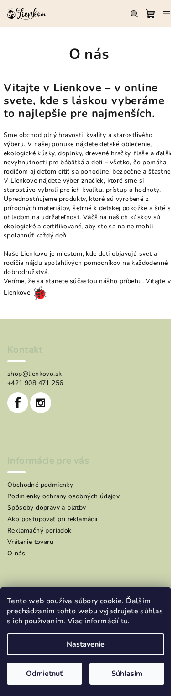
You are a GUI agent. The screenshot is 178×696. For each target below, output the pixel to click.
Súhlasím (126, 674)
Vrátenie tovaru (30, 542)
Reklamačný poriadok (39, 530)
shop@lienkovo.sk (34, 373)
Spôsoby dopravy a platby (46, 507)
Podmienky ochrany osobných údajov (63, 496)
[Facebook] (17, 402)
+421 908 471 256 (35, 383)
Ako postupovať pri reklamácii (52, 519)
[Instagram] (40, 402)
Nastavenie (86, 644)
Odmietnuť (44, 674)
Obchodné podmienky (40, 484)
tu (124, 621)
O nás (16, 553)
